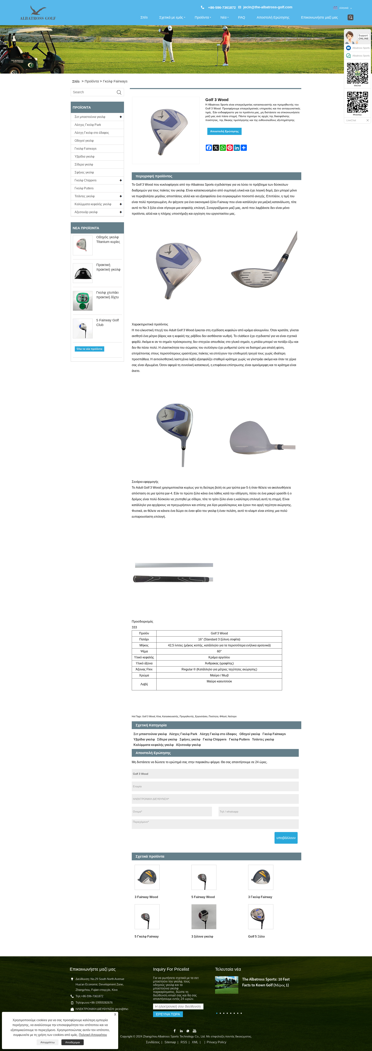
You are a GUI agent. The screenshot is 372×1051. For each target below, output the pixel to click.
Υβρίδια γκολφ (84, 156)
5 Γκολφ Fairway (147, 936)
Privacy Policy (216, 1042)
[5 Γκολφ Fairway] (160, 916)
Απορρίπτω (47, 1042)
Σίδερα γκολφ (84, 164)
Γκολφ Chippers (85, 180)
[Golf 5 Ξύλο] (273, 916)
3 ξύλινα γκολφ (202, 936)
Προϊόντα (202, 17)
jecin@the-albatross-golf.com (267, 7)
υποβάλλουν (286, 838)
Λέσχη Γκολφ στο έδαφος (92, 132)
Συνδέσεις (153, 1042)
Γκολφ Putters (84, 188)
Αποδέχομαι (72, 1042)
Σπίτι (144, 17)
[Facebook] (175, 1030)
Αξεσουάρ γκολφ (86, 212)
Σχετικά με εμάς (171, 17)
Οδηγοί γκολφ (84, 140)
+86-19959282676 (101, 1002)
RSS (184, 1042)
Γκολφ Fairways (115, 81)
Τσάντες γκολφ (85, 196)
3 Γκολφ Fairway (260, 897)
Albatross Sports (361, 48)
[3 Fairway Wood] (160, 877)
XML (195, 1042)
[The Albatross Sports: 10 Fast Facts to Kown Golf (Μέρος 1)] (226, 984)
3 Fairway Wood (146, 897)
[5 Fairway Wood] (217, 877)
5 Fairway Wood (203, 897)
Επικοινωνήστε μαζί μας (319, 17)
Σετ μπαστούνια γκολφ (90, 116)
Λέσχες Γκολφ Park (88, 124)
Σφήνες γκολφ (84, 172)
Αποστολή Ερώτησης (273, 17)
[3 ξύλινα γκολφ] (217, 916)
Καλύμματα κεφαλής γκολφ (93, 204)
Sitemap (170, 1042)
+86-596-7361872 (92, 996)
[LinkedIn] (181, 1030)
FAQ (241, 17)
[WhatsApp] (188, 1030)
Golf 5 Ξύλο (256, 936)
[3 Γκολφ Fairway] (273, 877)
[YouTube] (194, 1030)
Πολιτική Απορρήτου (93, 1034)
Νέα (223, 17)
